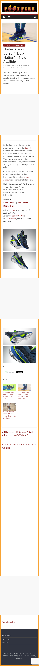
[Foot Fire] (4, 17)
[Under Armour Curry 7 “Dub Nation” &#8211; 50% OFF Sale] (24, 387)
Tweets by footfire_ (8, 622)
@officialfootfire (17, 216)
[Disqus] (19, 482)
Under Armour (28, 68)
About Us (5, 643)
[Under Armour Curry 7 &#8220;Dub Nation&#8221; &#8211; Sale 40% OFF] (9, 387)
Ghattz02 (24, 65)
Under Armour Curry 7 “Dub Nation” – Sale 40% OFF (8, 395)
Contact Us (6, 639)
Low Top (21, 68)
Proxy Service (6, 636)
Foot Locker (9, 202)
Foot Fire (12, 210)
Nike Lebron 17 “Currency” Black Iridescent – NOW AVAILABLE (17, 433)
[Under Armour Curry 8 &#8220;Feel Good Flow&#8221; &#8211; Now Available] (9, 407)
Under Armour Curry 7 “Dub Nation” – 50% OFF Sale (23, 395)
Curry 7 (15, 68)
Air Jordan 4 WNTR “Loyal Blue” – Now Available (19, 446)
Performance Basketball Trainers (14, 45)
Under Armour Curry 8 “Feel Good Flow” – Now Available (9, 415)
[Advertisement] (19, 114)
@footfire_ (12, 218)
